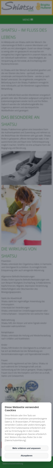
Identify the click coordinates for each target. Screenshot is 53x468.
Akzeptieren (26, 456)
